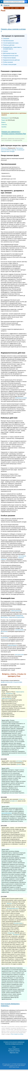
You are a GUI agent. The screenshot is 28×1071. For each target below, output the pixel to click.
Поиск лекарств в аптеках (17, 1034)
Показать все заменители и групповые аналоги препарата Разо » (13, 133)
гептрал (20, 799)
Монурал (9, 903)
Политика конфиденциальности (14, 1044)
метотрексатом (19, 654)
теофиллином (12, 617)
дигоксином (4, 631)
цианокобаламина (7, 813)
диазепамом (20, 617)
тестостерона (22, 556)
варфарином (19, 615)
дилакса (19, 764)
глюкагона (3, 559)
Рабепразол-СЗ (5, 118)
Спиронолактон (19, 691)
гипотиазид (19, 761)
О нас (14, 1047)
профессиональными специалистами (11, 682)
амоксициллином (16, 610)
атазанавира (4, 637)
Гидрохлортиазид (6, 698)
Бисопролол (9, 693)
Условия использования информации (14, 1042)
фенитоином (4, 617)
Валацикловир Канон (13, 908)
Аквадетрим (11, 933)
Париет (3, 120)
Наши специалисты (14, 1049)
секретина (21, 557)
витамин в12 (13, 801)
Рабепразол (4, 148)
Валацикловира (18, 923)
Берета (3, 122)
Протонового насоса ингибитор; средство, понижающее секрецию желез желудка (12, 150)
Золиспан (4, 124)
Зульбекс (3, 126)
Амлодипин (16, 934)
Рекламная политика (14, 1050)
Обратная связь (14, 1052)
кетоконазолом (20, 629)
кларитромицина (12, 645)
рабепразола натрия (21, 398)
